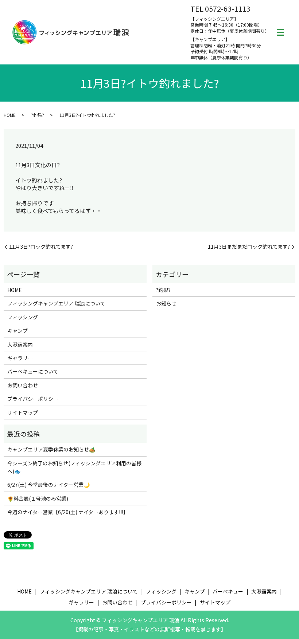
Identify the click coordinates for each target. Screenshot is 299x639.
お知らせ (166, 303)
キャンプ (17, 330)
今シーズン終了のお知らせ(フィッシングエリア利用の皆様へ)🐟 (74, 467)
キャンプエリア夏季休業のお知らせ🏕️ (51, 449)
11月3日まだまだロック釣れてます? (249, 246)
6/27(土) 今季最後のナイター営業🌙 (48, 484)
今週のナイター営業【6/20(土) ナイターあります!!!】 (67, 512)
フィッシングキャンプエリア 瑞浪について (56, 303)
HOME (10, 115)
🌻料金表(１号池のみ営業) (37, 498)
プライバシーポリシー (32, 398)
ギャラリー (20, 358)
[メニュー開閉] (280, 32)
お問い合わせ (22, 385)
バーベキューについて (32, 371)
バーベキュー (228, 591)
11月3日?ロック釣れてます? (41, 246)
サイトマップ (22, 412)
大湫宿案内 (20, 344)
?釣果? (37, 115)
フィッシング (22, 317)
